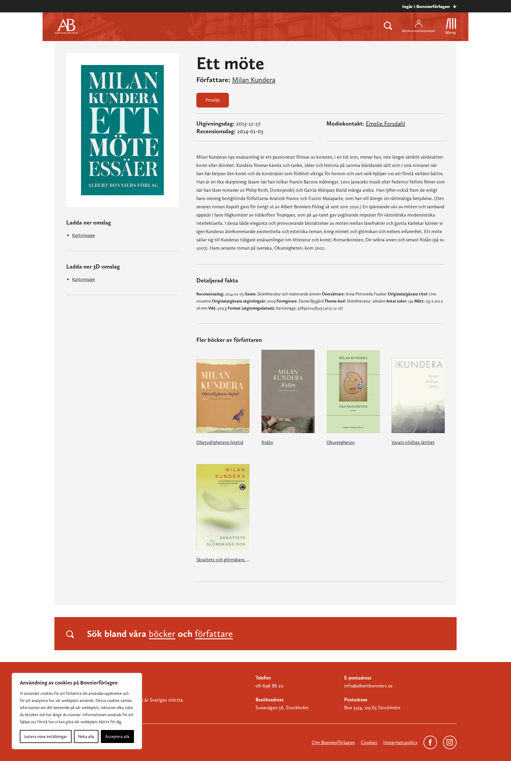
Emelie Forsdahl (385, 123)
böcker (162, 633)
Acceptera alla (117, 736)
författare (214, 633)
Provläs (213, 100)
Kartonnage (83, 235)
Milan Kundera (253, 80)
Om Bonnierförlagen (333, 742)
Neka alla (86, 736)
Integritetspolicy (400, 742)
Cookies (369, 742)
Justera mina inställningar (45, 736)
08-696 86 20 (269, 686)
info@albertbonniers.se (368, 686)
